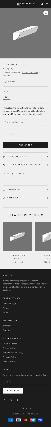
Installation (8, 325)
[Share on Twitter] (16, 174)
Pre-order (25, 145)
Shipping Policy (9, 357)
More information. (35, 114)
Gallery (6, 312)
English (24, 408)
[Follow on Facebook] (4, 400)
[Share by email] (24, 174)
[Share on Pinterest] (20, 174)
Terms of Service (10, 343)
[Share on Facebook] (12, 174)
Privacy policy (9, 348)
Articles (6, 308)
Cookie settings (9, 303)
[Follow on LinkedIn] (18, 400)
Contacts (7, 330)
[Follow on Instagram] (11, 400)
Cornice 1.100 (17, 255)
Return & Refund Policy (13, 352)
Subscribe (13, 390)
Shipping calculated (30, 72)
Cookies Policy (9, 361)
